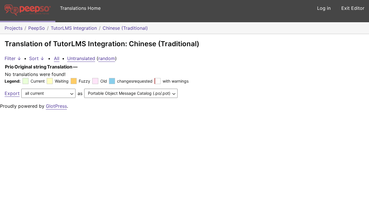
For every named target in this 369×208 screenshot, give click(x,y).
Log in (324, 8)
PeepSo (36, 28)
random (106, 58)
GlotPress (56, 106)
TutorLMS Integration (74, 28)
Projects (13, 28)
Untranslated (81, 58)
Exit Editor (352, 8)
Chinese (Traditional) (125, 28)
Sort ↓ (36, 58)
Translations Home (80, 8)
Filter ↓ (13, 58)
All (56, 58)
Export (12, 93)
